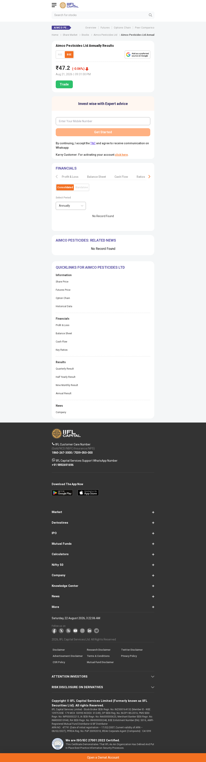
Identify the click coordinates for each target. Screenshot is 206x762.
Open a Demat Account (103, 388)
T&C (75, 398)
